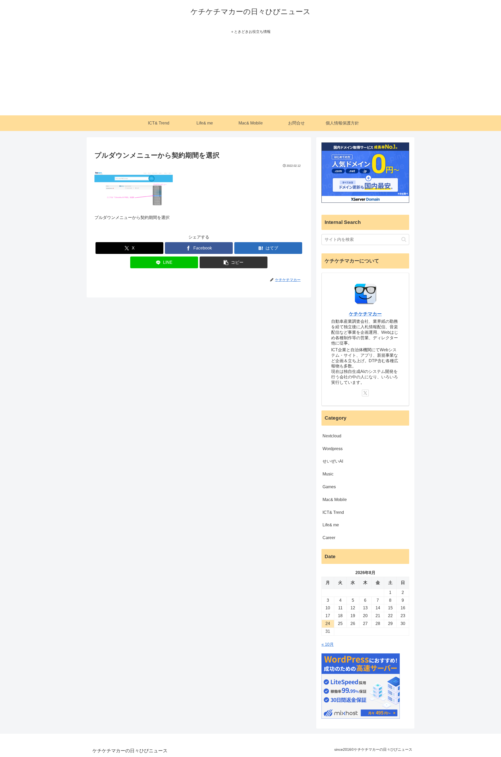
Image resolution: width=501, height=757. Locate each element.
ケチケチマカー (365, 314)
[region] (67, 719)
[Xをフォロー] (365, 393)
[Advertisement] (250, 76)
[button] (233, 262)
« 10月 (327, 644)
